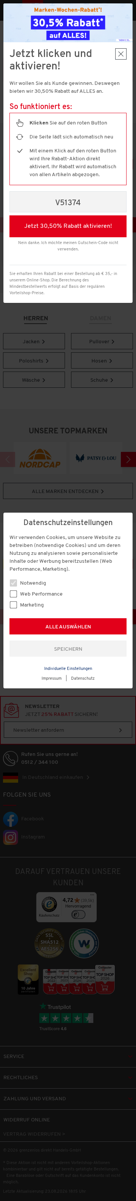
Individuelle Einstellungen (68, 669)
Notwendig (32, 583)
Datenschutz (83, 679)
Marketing (31, 605)
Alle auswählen (68, 627)
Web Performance (41, 594)
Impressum (52, 679)
